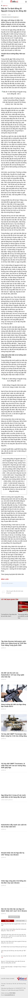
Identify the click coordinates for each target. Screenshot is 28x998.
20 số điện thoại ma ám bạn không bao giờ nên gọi (14, 946)
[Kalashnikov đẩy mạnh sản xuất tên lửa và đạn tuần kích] (14, 813)
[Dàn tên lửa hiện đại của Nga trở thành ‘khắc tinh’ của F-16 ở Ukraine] (14, 897)
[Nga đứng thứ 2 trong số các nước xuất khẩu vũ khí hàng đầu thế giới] (14, 784)
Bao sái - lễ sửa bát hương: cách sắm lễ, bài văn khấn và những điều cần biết (13, 962)
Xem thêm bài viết (14, 916)
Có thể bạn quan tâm (9, 599)
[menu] (1, 1)
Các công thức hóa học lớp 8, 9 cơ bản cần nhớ (13, 956)
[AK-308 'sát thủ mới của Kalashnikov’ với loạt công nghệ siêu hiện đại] (14, 661)
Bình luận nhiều (20, 920)
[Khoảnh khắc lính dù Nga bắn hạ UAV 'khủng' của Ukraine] (14, 841)
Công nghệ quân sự (7, 799)
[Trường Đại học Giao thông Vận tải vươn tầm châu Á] (9, 606)
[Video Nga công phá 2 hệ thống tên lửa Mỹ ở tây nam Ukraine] (14, 869)
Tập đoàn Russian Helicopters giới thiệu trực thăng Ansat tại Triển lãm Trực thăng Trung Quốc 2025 (13, 643)
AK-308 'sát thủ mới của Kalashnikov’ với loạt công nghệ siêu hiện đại (12, 675)
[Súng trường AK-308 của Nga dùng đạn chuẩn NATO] (14, 693)
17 (14, 930)
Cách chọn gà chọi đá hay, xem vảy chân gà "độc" (13, 950)
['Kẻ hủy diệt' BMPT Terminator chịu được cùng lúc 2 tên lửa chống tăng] (14, 723)
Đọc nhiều (7, 920)
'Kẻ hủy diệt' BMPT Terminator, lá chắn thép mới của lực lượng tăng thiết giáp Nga (13, 765)
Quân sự (5, 5)
